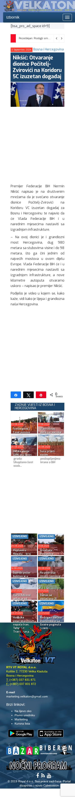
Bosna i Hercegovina (48, 49)
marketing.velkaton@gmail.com (27, 696)
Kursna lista (22, 723)
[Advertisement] (37, 144)
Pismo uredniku (25, 715)
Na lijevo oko (23, 711)
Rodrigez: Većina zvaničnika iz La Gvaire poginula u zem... (51, 623)
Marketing (21, 719)
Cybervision (51, 785)
